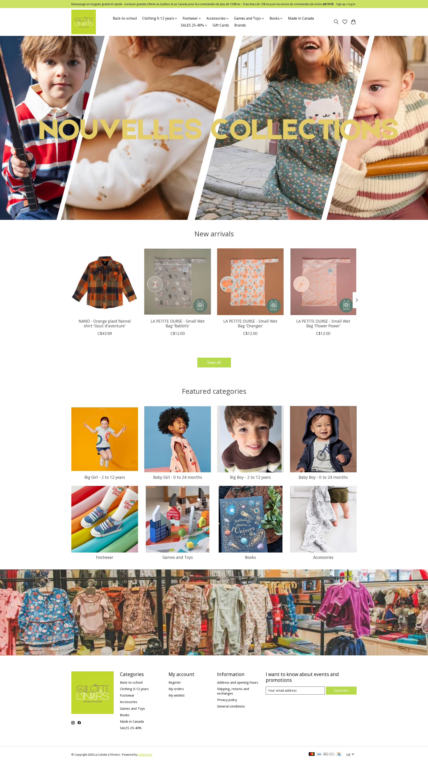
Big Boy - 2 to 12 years (250, 477)
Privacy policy (227, 699)
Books (250, 557)
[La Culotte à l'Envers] (83, 22)
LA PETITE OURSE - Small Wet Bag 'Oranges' (250, 323)
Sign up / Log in (345, 4)
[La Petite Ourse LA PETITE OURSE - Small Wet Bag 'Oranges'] (250, 281)
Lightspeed (145, 755)
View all (214, 362)
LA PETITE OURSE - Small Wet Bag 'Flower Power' (323, 323)
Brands (240, 25)
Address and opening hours (237, 682)
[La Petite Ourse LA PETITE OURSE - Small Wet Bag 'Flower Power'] (323, 281)
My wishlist (177, 695)
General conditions (231, 706)
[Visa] (319, 754)
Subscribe (341, 690)
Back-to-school (125, 18)
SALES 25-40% (131, 728)
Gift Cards (221, 25)
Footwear (104, 557)
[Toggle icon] (336, 22)
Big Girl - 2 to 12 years (104, 477)
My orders (176, 689)
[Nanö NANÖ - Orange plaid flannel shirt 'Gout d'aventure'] (104, 281)
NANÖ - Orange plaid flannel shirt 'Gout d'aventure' (105, 323)
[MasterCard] (312, 754)
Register (175, 682)
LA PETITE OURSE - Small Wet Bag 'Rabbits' (178, 323)
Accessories (323, 557)
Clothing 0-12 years (134, 689)
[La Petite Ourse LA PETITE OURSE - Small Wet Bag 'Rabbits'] (177, 281)
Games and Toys (178, 557)
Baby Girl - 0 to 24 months (177, 477)
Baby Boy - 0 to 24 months (323, 477)
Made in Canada (301, 18)
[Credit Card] (339, 754)
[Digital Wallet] (328, 754)
